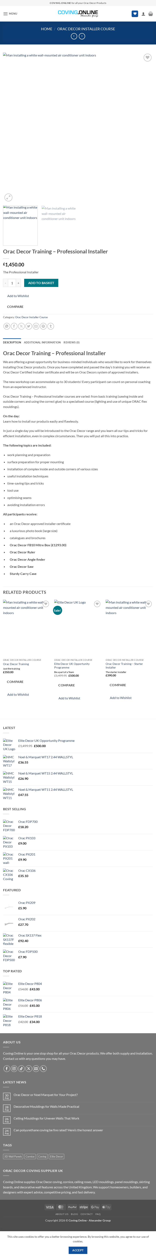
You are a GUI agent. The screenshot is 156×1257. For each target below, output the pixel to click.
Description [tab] (12, 342)
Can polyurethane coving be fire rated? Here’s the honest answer (58, 1130)
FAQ (98, 1214)
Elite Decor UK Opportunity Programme (72, 665)
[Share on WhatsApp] (6, 326)
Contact (87, 1214)
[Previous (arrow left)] (7, 628)
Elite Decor (56, 1156)
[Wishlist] (135, 14)
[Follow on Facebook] (6, 1068)
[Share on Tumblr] (50, 326)
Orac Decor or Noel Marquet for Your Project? (46, 1095)
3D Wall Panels (13, 1156)
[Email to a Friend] (36, 326)
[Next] (144, 128)
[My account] (143, 13)
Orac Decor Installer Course (86, 29)
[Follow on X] (28, 1068)
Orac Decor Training (16, 664)
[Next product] (74, 36)
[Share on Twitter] (28, 326)
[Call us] (43, 1068)
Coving (42, 1156)
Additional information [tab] (42, 342)
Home (46, 29)
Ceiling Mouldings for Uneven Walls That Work (46, 1118)
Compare (15, 306)
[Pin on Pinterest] (43, 326)
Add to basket (41, 283)
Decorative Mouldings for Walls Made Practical (46, 1106)
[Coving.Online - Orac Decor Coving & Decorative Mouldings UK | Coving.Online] (78, 13)
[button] (10, 14)
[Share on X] (21, 326)
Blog (74, 1214)
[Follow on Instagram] (14, 1068)
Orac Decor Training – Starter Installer (124, 665)
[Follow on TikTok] (21, 1068)
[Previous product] (82, 36)
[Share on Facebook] (14, 326)
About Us (61, 1214)
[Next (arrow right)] (149, 628)
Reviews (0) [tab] (72, 342)
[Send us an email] (36, 1068)
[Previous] (11, 128)
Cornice (30, 1156)
